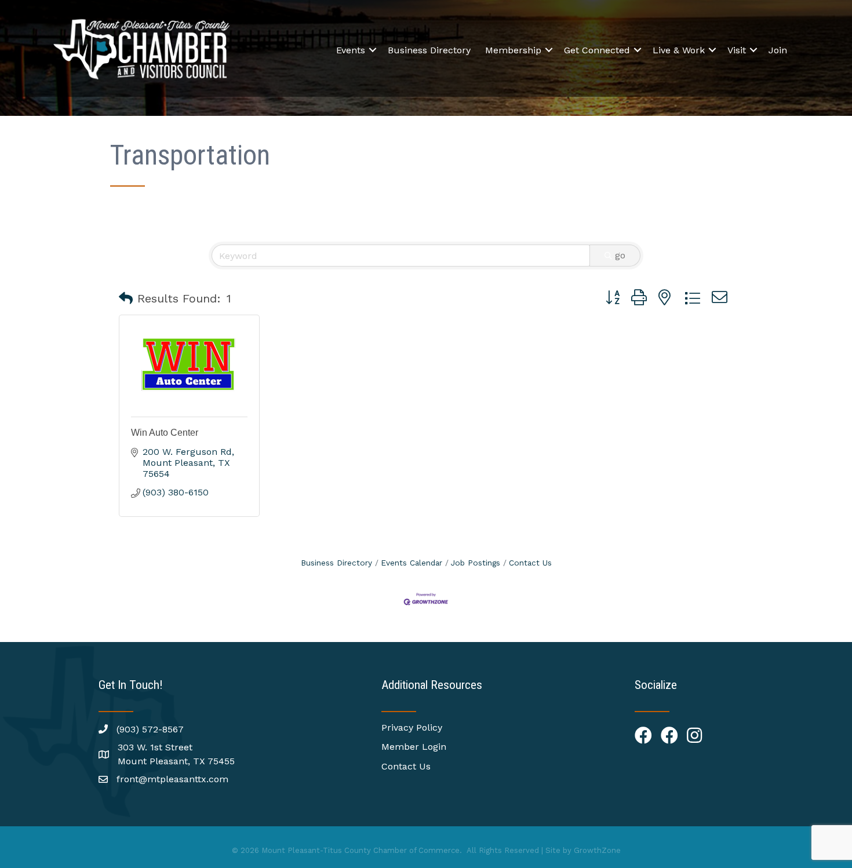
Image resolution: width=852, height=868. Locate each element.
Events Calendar (411, 562)
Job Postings (475, 562)
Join (778, 50)
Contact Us (530, 562)
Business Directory (429, 50)
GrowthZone (597, 850)
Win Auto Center (164, 432)
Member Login (413, 746)
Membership (513, 50)
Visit (736, 50)
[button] (126, 298)
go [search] (620, 255)
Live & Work (679, 50)
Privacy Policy (411, 727)
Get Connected (597, 50)
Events (350, 50)
